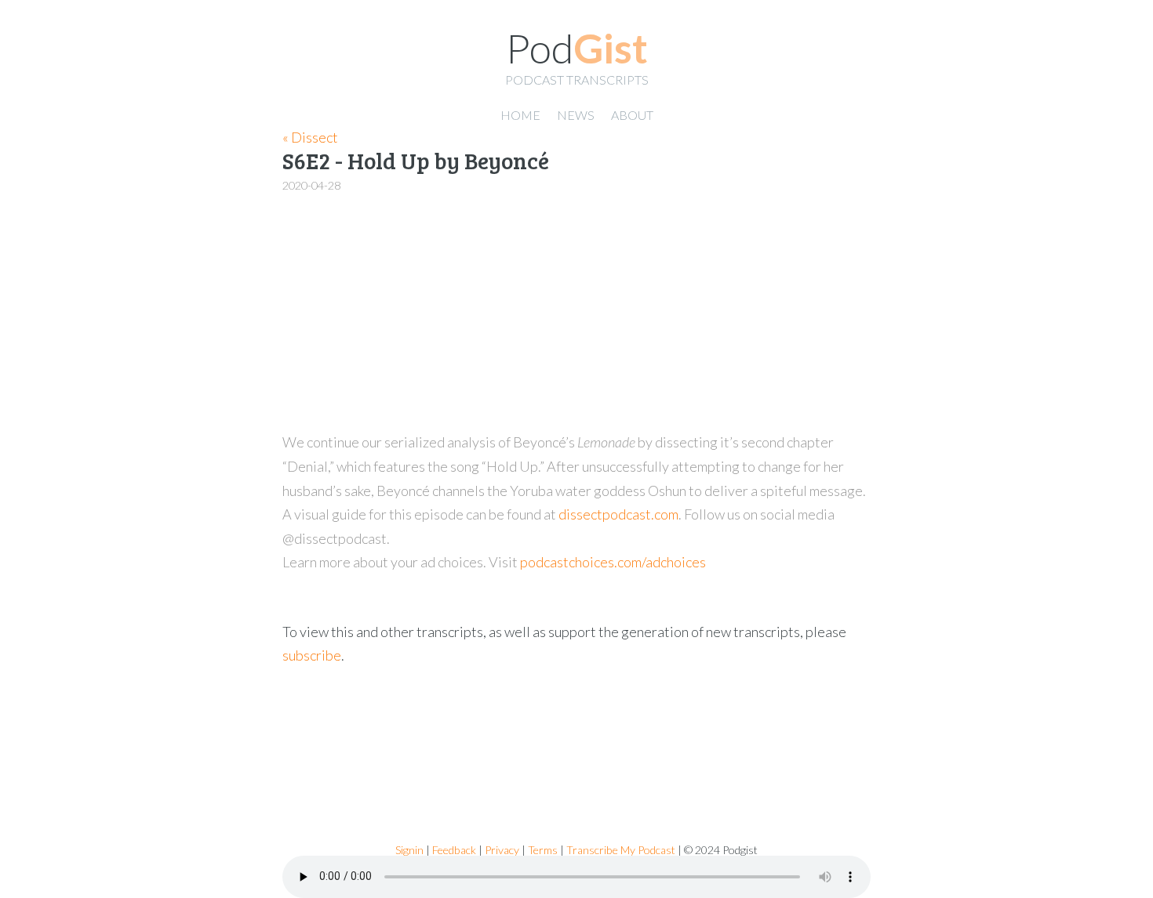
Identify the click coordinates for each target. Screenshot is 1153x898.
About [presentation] (632, 114)
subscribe (311, 655)
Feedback (454, 849)
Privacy (502, 849)
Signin (409, 849)
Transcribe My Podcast (620, 849)
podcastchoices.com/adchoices (613, 561)
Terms (543, 849)
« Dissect (310, 137)
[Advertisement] (576, 313)
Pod (577, 48)
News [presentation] (576, 114)
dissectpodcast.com (618, 514)
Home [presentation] (520, 114)
